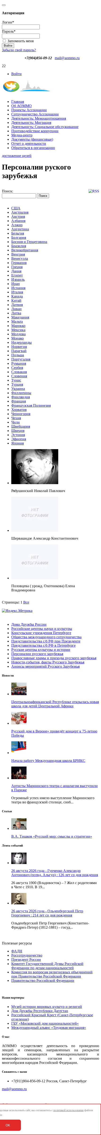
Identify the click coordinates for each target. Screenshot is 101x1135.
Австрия (18, 217)
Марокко (18, 326)
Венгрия (18, 254)
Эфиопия (18, 439)
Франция (18, 401)
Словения (19, 376)
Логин (8, 22)
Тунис (16, 380)
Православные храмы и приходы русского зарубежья (53, 658)
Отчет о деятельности (28, 144)
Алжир (17, 225)
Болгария (18, 237)
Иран (15, 284)
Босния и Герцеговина (29, 242)
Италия (17, 292)
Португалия (20, 359)
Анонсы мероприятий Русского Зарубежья (45, 666)
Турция (17, 384)
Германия (19, 263)
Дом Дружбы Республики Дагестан (39, 1011)
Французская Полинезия (31, 405)
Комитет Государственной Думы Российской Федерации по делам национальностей (47, 966)
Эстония (18, 435)
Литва (16, 313)
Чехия (16, 418)
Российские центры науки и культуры (41, 629)
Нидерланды (21, 342)
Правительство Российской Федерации (42, 980)
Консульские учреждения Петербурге (41, 633)
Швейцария (20, 426)
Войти (16, 74)
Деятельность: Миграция (31, 123)
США (15, 208)
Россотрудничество (26, 955)
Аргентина (20, 229)
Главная (17, 102)
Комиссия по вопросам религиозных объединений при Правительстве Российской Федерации (52, 974)
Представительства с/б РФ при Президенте (45, 641)
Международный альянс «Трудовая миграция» (48, 1028)
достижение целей (16, 156)
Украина (18, 389)
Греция (17, 267)
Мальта (17, 321)
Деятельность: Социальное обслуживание (44, 127)
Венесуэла (19, 258)
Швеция (17, 431)
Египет (17, 275)
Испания (18, 288)
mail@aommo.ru (67, 58)
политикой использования (68, 1110)
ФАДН (16, 951)
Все (26, 602)
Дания (16, 271)
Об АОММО (21, 106)
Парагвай (19, 351)
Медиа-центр (21, 135)
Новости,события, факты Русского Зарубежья (47, 662)
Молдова (18, 334)
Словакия (19, 372)
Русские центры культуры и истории (40, 650)
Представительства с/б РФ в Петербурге (43, 645)
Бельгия (17, 233)
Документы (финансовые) (32, 139)
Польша (17, 355)
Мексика (18, 330)
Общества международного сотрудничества (46, 637)
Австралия (19, 212)
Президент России (26, 959)
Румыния (18, 363)
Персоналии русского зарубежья (37, 654)
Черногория (20, 414)
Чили (15, 422)
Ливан (16, 309)
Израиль (18, 279)
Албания (18, 221)
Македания (20, 317)
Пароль (9, 31)
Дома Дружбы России (29, 624)
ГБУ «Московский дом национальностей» (45, 1023)
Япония (17, 443)
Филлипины (21, 393)
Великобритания (24, 250)
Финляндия (20, 397)
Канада (17, 296)
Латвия (17, 305)
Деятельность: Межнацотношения (38, 118)
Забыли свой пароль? (19, 50)
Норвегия (19, 347)
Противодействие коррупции (34, 131)
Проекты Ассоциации (29, 110)
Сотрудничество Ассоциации (35, 114)
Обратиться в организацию (33, 148)
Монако (17, 338)
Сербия (17, 368)
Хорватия (19, 410)
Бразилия (18, 246)
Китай (16, 300)
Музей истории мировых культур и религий (46, 1007)
